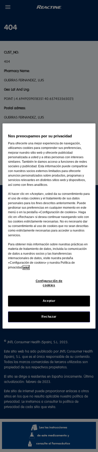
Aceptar (49, 301)
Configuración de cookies (49, 283)
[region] (49, 225)
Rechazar (49, 317)
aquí (26, 267)
